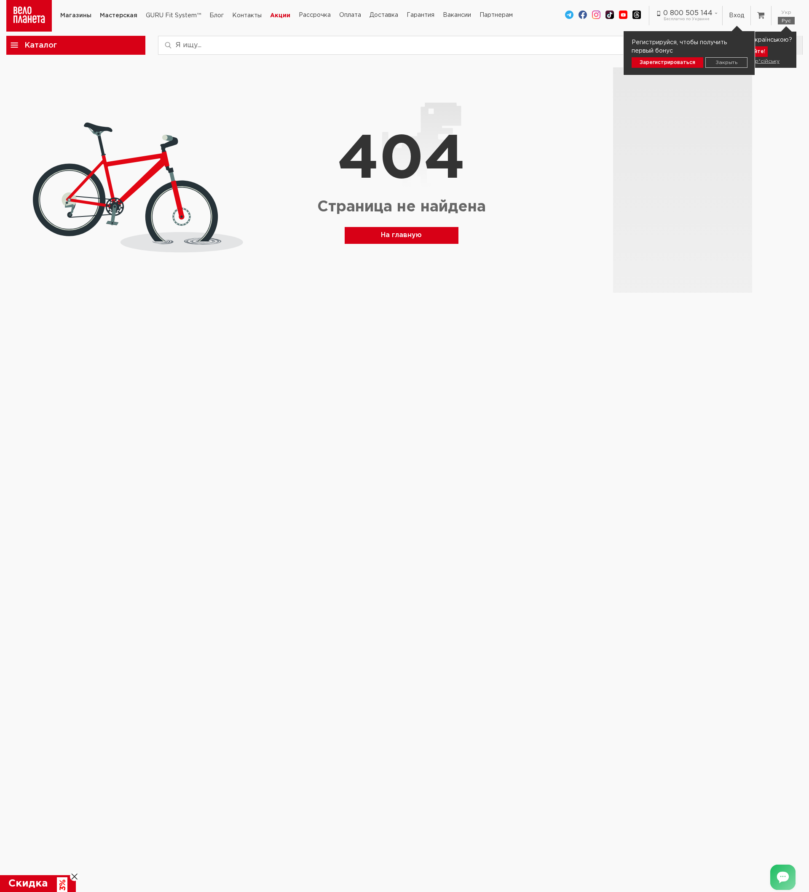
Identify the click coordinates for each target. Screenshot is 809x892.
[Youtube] (623, 16)
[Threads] (636, 16)
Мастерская (118, 15)
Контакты (247, 15)
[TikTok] (609, 16)
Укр (786, 12)
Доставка (384, 15)
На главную (401, 235)
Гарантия (420, 15)
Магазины (75, 15)
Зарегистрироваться (667, 62)
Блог (216, 15)
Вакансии (457, 15)
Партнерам (496, 15)
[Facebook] (583, 16)
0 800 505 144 (688, 13)
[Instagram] (596, 16)
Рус (786, 21)
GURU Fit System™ (173, 15)
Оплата (350, 15)
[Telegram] (569, 16)
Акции (280, 15)
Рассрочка (315, 15)
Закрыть (726, 62)
